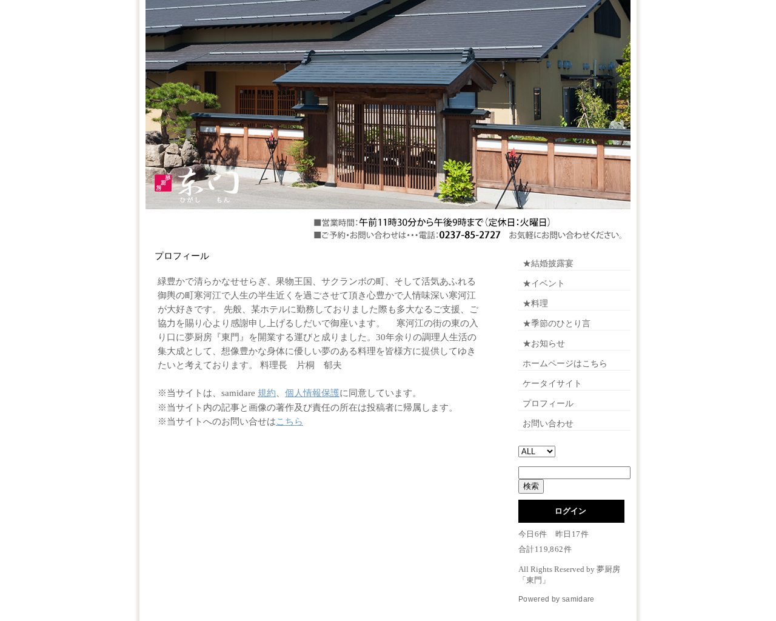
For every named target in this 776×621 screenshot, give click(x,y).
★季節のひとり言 (556, 323)
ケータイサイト (552, 383)
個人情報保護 (312, 393)
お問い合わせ (548, 423)
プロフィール (548, 403)
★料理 (535, 303)
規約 (267, 393)
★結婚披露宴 (548, 263)
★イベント (544, 283)
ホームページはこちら (565, 363)
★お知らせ (544, 343)
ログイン (570, 510)
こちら (289, 421)
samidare (578, 599)
